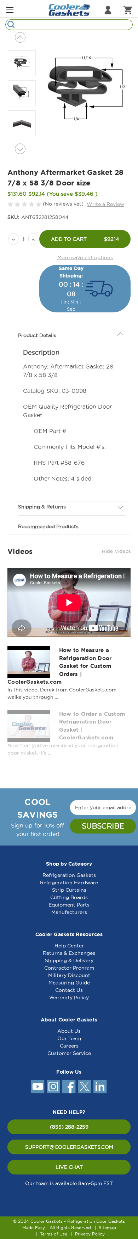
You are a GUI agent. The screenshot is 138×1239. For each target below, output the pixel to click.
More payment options (85, 257)
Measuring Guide (69, 982)
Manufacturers (69, 912)
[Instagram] (53, 1087)
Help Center (69, 945)
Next (20, 149)
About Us (69, 1031)
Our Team (69, 1038)
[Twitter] (84, 1087)
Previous (20, 37)
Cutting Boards (69, 897)
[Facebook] (69, 1087)
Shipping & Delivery (69, 960)
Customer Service (69, 1053)
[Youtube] (38, 1087)
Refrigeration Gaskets (69, 875)
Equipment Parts (69, 905)
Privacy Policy (90, 1234)
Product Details (37, 335)
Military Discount (69, 975)
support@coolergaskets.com (69, 1147)
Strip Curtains (69, 890)
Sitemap (107, 1227)
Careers (69, 1046)
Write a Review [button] (105, 204)
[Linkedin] (100, 1087)
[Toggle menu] (9, 9)
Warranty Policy (69, 997)
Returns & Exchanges (69, 953)
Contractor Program (69, 968)
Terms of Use (53, 1234)
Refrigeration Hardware (69, 882)
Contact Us (69, 990)
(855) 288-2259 (69, 1127)
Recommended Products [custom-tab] (48, 526)
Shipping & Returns (42, 506)
